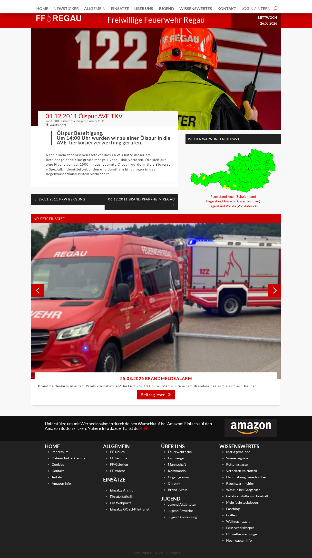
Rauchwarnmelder (240, 483)
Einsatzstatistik (121, 496)
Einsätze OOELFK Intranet (129, 509)
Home (42, 8)
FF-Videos (117, 471)
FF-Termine (118, 458)
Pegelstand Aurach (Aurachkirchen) (233, 201)
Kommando (177, 471)
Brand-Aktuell (178, 490)
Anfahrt (58, 477)
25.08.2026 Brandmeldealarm (156, 378)
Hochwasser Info (239, 540)
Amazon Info (61, 483)
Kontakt (226, 8)
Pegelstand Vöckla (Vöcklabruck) (233, 206)
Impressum (60, 452)
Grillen (231, 515)
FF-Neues (117, 452)
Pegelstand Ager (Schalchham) (233, 196)
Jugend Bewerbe (180, 511)
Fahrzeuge (176, 458)
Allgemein (95, 8)
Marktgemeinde (238, 452)
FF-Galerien (119, 464)
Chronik (174, 483)
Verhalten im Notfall (241, 471)
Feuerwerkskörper (240, 528)
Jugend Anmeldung (182, 517)
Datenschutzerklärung (68, 458)
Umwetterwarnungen (242, 534)
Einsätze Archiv (121, 490)
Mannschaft (177, 464)
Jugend (166, 8)
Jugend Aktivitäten (182, 504)
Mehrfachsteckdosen (242, 502)
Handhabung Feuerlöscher (246, 477)
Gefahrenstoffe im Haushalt (247, 496)
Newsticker (66, 8)
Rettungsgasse (237, 464)
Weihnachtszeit (238, 521)
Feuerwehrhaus (180, 452)
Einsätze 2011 (96, 121)
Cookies (58, 464)
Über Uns (143, 8)
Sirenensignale (237, 458)
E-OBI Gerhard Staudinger (68, 121)
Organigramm (178, 477)
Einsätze (120, 8)
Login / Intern (256, 8)
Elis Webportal (121, 503)
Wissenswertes (195, 8)
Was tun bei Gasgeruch (243, 490)
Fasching (233, 509)
